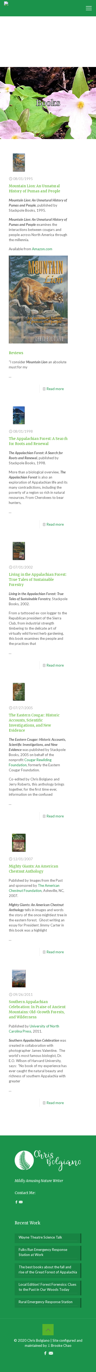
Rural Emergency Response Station (46, 1302)
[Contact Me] (20, 1202)
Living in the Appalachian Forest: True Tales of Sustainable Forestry (37, 579)
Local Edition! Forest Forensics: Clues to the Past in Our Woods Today (47, 1287)
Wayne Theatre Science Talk (40, 1237)
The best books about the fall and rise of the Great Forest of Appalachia (48, 1269)
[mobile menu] (88, 8)
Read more (55, 389)
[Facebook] (17, 1202)
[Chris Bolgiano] (6, 8)
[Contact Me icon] (51, 1353)
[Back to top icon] (48, 1329)
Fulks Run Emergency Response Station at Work (43, 1252)
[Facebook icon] (45, 1353)
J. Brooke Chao (59, 1345)
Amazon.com (42, 249)
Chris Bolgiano (38, 1340)
